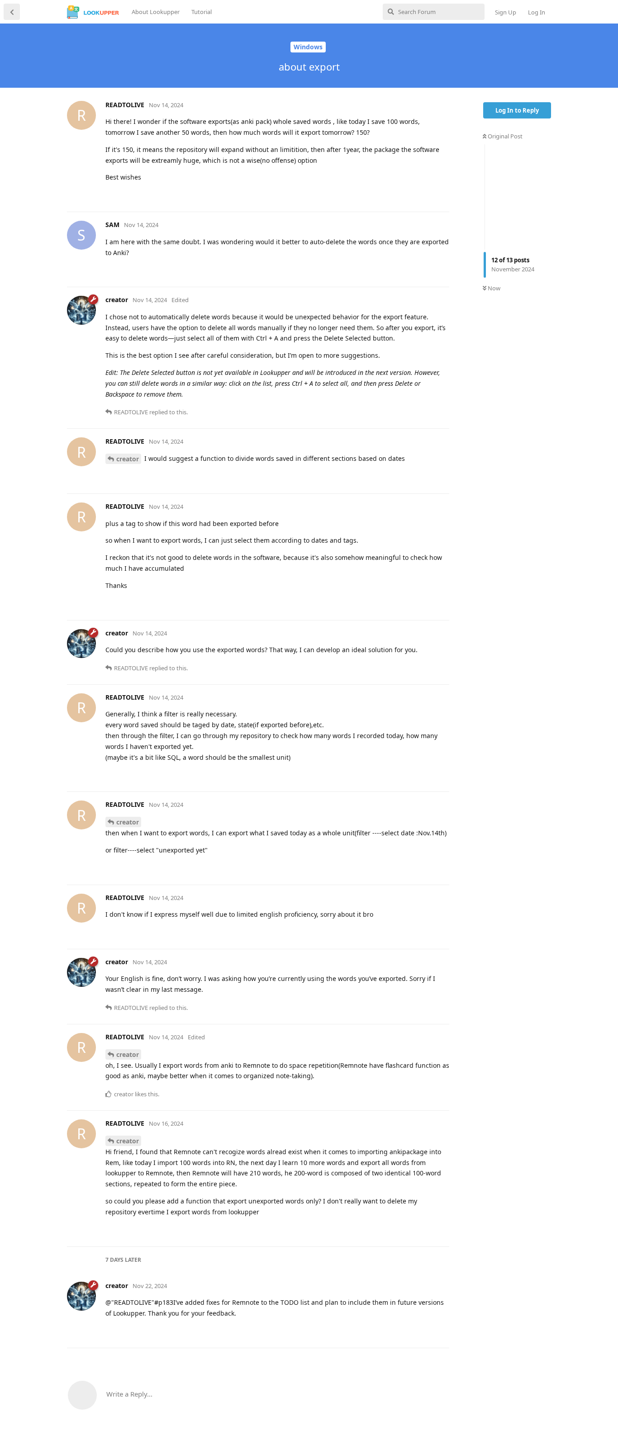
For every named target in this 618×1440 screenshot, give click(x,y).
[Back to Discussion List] (12, 12)
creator (127, 459)
